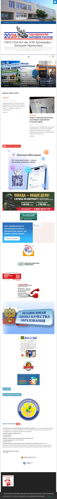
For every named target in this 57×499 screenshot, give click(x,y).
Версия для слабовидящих (13, 146)
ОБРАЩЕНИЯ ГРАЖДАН (13, 394)
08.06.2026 (42, 83)
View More (5, 85)
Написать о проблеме (12, 238)
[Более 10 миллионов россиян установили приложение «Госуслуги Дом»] (42, 105)
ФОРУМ (7, 389)
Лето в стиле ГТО (45, 81)
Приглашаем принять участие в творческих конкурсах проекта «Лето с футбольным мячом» (10, 76)
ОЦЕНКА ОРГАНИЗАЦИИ (9, 423)
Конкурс (4, 68)
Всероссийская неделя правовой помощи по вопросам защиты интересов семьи (27, 77)
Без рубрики (42, 78)
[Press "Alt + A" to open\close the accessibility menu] (55, 2)
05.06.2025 (32, 124)
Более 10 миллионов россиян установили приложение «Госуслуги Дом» (41, 119)
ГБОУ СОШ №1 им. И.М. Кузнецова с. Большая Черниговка (28, 44)
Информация (24, 70)
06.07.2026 (24, 83)
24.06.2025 (5, 100)
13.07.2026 (5, 83)
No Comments (13, 83)
